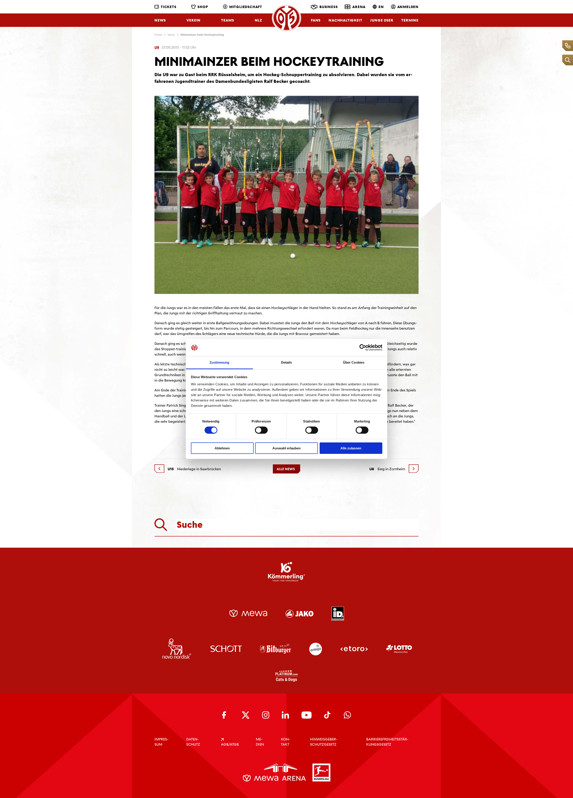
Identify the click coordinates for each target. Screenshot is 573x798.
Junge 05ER (381, 20)
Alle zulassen (350, 448)
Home (158, 34)
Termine (410, 20)
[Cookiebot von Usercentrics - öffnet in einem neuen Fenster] (362, 347)
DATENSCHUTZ (193, 742)
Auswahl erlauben (286, 448)
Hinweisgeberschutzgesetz (323, 742)
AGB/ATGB (230, 744)
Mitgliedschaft (245, 6)
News (160, 20)
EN (381, 6)
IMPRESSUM (161, 742)
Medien (260, 742)
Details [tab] (286, 362)
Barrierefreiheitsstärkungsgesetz (387, 742)
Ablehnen (222, 448)
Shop (202, 6)
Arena (359, 6)
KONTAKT (285, 742)
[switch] (261, 430)
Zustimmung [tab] (219, 362)
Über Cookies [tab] (353, 362)
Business (328, 6)
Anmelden (408, 6)
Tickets (168, 6)
